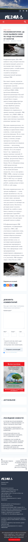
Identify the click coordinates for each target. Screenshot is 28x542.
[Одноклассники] (7, 285)
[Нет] (26, 536)
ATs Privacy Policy (14, 352)
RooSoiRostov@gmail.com (16, 514)
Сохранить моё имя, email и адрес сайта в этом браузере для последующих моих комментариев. (13, 342)
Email (13, 331)
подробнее (11, 534)
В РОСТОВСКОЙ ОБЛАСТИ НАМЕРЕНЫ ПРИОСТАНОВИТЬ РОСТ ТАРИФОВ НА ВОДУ (13, 435)
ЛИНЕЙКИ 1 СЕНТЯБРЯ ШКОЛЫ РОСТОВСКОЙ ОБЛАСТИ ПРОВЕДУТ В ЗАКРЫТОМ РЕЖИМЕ (14, 447)
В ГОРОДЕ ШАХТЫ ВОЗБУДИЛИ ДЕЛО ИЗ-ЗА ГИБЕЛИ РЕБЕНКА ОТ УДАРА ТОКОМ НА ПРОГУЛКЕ (14, 423)
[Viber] (10, 285)
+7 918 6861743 (5, 514)
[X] (16, 285)
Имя (5, 331)
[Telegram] (13, 285)
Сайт (20, 331)
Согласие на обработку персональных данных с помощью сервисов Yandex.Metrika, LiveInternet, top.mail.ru (13, 519)
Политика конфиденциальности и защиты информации (11, 526)
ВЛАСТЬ (9, 29)
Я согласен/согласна (14, 539)
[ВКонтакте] (5, 285)
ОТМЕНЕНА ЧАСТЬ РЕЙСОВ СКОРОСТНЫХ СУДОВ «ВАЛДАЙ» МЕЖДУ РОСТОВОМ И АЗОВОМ (14, 441)
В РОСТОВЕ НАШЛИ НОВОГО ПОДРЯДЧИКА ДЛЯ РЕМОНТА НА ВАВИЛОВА (13, 429)
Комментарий (8, 310)
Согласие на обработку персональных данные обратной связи (12, 523)
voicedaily (7, 40)
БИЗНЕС (5, 29)
